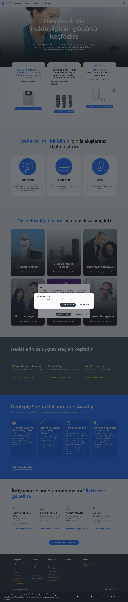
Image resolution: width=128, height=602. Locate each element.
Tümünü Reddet (102, 597)
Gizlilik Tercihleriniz (117, 597)
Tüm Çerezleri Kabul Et (85, 597)
